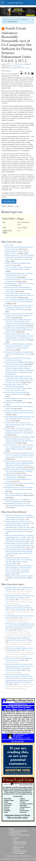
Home (12, 829)
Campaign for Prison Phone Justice (20, 835)
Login (17, 206)
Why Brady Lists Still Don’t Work (15, 402)
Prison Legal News (15, 833)
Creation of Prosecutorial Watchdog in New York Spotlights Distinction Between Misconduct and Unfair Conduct (19, 330)
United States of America (24, 67)
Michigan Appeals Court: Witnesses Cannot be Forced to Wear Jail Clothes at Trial (19, 522)
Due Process (21, 591)
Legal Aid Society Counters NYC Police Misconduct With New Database (17, 385)
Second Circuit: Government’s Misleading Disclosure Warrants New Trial (17, 393)
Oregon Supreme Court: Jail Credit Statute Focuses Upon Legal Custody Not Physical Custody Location (20, 598)
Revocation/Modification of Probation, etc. (15, 632)
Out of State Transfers (14, 642)
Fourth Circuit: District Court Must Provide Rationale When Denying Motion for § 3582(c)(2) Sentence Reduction (20, 295)
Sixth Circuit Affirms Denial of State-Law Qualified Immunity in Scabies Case (17, 526)
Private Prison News (19, 844)
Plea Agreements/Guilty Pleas (21, 622)
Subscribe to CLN (19, 847)
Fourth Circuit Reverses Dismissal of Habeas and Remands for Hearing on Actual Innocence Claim (19, 411)
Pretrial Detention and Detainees (21, 593)
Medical (7, 612)
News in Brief (9, 245)
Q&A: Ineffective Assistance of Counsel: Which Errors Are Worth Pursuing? (19, 494)
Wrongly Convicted (19, 853)
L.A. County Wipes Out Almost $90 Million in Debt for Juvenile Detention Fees (19, 268)
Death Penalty (14, 662)
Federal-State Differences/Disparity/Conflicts (21, 686)
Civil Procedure (22, 599)
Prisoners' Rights (10, 614)
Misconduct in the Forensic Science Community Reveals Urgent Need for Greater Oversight (19, 488)
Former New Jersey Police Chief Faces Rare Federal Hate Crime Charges (18, 359)
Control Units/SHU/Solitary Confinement (23, 654)
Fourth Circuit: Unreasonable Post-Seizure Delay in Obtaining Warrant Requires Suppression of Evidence (19, 316)
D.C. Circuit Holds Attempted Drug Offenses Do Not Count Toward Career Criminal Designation (19, 300)
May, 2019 (14, 66)
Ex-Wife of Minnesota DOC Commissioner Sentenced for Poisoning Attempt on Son (18, 639)
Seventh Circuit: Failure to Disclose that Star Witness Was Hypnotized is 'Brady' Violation (18, 424)
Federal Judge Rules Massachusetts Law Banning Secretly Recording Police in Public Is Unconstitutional (19, 275)
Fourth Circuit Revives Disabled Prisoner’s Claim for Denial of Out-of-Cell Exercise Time (20, 530)
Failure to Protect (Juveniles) (12, 656)
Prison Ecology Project (20, 851)
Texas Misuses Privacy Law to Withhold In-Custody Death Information (18, 500)
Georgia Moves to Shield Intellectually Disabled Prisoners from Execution (19, 659)
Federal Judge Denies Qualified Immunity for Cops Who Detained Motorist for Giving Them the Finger (20, 419)
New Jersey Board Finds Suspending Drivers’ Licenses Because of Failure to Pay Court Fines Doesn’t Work (19, 289)
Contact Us (17, 838)
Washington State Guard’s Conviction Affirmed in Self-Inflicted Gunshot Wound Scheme (20, 577)
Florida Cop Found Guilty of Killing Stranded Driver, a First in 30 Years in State (19, 389)
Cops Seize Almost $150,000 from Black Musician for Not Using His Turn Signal (20, 363)
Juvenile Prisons (23, 656)
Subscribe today (12, 21)
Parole (31, 612)
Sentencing (10, 67)
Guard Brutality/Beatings (11, 620)
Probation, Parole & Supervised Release (23, 636)
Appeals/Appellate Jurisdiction (13, 601)
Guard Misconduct (27, 618)
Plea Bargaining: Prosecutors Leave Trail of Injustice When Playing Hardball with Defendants (20, 504)
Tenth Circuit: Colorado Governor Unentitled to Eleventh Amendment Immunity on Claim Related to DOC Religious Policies (20, 517)
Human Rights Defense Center (18, 831)
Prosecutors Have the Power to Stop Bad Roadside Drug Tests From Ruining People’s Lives (20, 353)
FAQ (15, 840)
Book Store (17, 849)
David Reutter (21, 64)
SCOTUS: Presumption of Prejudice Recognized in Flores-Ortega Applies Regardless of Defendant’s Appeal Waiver (20, 471)
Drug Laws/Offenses (16, 672)
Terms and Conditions (20, 842)
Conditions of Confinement (16, 612)
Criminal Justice (24, 601)
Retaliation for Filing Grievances (17, 652)
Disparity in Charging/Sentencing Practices (16, 688)
